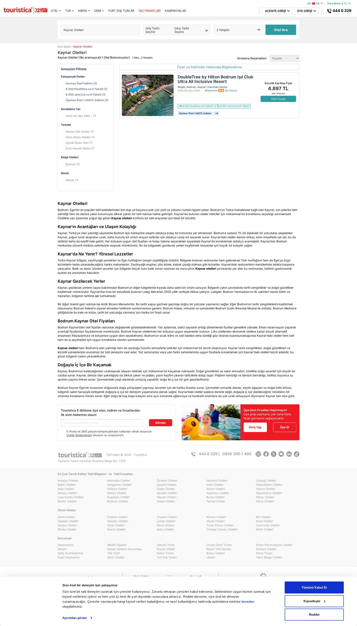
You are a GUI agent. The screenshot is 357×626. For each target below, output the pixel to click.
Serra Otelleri (66, 517)
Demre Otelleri (116, 493)
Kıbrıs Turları (264, 553)
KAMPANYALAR (175, 10)
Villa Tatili (113, 553)
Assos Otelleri (166, 501)
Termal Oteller (215, 501)
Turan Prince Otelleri (220, 525)
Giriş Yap (255, 427)
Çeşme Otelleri (166, 484)
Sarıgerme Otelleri (119, 484)
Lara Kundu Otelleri (70, 497)
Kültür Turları (165, 553)
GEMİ (97, 10)
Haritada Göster (217, 87)
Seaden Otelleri (68, 521)
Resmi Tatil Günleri (218, 549)
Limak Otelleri (166, 521)
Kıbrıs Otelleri (265, 501)
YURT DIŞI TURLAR (121, 10)
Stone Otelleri (215, 521)
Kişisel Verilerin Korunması (124, 549)
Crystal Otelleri (167, 517)
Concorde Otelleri (268, 525)
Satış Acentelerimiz (70, 553)
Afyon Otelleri (265, 497)
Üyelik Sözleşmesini (79, 435)
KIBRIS (82, 10)
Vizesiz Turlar (166, 545)
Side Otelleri (66, 489)
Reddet (314, 614)
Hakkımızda (66, 545)
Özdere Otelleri (167, 480)
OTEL (54, 10)
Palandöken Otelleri (269, 484)
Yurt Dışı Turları (167, 557)
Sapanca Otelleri (217, 493)
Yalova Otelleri (265, 489)
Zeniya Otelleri (67, 525)
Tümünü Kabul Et (314, 587)
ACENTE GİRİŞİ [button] (276, 11)
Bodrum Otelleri (117, 501)
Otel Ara (281, 30)
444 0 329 (341, 10)
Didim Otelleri (166, 489)
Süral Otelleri (115, 525)
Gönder (160, 422)
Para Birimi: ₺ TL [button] (337, 3)
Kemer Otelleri (67, 501)
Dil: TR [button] (314, 3)
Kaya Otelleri (264, 521)
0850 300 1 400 (237, 454)
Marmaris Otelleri (118, 480)
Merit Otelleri (264, 529)
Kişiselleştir (311, 601)
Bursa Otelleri (215, 497)
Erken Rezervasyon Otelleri (274, 545)
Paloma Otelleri (117, 517)
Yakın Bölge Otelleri (269, 557)
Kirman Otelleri (216, 517)
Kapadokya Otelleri (269, 493)
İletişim (62, 549)
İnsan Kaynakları (69, 557)
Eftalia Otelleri (67, 529)
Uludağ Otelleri (266, 480)
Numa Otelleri (116, 529)
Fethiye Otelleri (117, 489)
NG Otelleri (263, 517)
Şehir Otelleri (115, 557)
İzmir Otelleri (214, 484)
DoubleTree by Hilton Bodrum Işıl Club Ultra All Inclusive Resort (215, 79)
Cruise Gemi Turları (219, 545)
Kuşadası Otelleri (118, 497)
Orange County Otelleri (221, 529)
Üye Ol (284, 427)
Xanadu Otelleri (117, 521)
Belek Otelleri (66, 484)
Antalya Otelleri (68, 480)
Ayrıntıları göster (74, 618)
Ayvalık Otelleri (167, 493)
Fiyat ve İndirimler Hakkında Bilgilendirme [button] (209, 67)
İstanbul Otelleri (216, 480)
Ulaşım (210, 557)
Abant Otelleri (215, 489)
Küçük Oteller (166, 549)
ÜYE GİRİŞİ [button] (305, 11)
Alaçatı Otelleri (166, 497)
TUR (68, 10)
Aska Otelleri (165, 529)
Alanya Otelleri (67, 493)
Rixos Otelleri (165, 525)
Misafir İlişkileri (117, 545)
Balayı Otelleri (215, 553)
